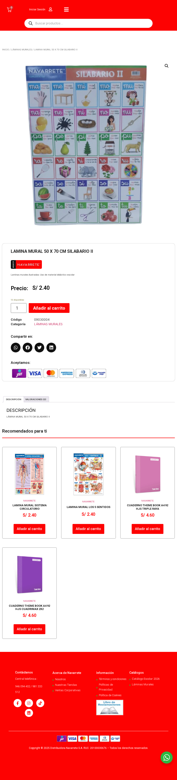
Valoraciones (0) (35, 399)
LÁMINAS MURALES (21, 49)
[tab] (13, 399)
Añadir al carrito (49, 308)
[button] (167, 66)
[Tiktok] (40, 703)
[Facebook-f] (18, 703)
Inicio (5, 49)
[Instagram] (29, 703)
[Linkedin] (29, 713)
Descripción (13, 399)
